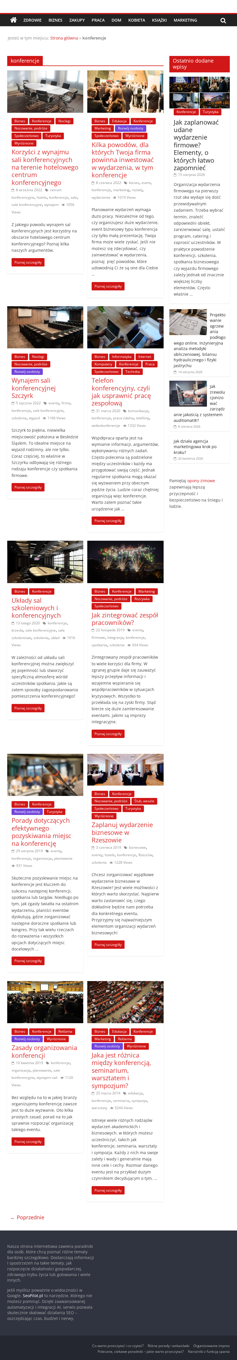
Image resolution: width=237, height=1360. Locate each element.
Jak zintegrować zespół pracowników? (125, 619)
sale (74, 197)
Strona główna (64, 38)
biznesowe (137, 847)
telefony (142, 418)
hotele (42, 197)
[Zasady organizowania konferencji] (45, 984)
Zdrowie (32, 20)
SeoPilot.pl (33, 1295)
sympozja (139, 1100)
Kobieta (136, 20)
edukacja (135, 1093)
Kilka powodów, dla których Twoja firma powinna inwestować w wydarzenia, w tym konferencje (123, 159)
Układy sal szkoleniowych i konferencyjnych (36, 608)
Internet (144, 356)
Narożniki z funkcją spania (209, 1351)
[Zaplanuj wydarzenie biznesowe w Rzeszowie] (125, 757)
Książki (159, 20)
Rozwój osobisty (130, 128)
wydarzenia (101, 197)
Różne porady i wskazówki (168, 1345)
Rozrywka (142, 598)
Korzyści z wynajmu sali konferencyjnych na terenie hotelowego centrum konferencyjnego (45, 167)
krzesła (17, 630)
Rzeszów (145, 854)
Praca (98, 20)
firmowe (98, 637)
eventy (54, 403)
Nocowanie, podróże (30, 128)
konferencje (58, 197)
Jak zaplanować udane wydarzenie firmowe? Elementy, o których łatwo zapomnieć (196, 145)
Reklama (65, 1031)
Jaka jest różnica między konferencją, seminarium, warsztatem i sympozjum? (121, 1070)
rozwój (137, 189)
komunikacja (138, 410)
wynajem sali (47, 1077)
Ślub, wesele (144, 801)
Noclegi (64, 121)
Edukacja (119, 121)
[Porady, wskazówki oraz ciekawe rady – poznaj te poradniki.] (13, 20)
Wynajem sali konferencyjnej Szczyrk (34, 388)
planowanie (63, 858)
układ (55, 637)
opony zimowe (201, 480)
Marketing (185, 20)
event (146, 182)
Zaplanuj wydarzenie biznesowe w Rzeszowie (122, 832)
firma (66, 403)
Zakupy (77, 20)
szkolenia (19, 418)
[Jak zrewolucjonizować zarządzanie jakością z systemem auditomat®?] (188, 383)
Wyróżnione (24, 143)
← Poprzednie (27, 1217)
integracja (115, 637)
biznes (134, 182)
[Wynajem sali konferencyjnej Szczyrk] (45, 310)
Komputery (103, 364)
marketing (121, 189)
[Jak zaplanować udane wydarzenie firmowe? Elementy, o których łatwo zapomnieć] (199, 79)
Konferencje (41, 121)
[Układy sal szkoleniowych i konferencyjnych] (45, 544)
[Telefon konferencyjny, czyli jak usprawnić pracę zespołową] (125, 310)
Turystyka (53, 135)
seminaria (121, 1100)
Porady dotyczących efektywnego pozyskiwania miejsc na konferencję (41, 831)
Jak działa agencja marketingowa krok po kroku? (195, 446)
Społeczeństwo (26, 135)
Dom (116, 20)
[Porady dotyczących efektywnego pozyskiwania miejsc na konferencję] (45, 757)
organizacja (42, 858)
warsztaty (99, 1107)
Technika (132, 371)
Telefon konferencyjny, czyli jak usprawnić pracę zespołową (121, 391)
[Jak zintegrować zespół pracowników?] (125, 544)
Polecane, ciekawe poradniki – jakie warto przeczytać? (141, 1351)
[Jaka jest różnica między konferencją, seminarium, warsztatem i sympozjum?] (125, 984)
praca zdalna (123, 418)
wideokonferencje (106, 425)
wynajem (51, 204)
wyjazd (34, 418)
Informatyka (122, 356)
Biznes (55, 20)
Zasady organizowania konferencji (44, 1051)
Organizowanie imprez (211, 1345)
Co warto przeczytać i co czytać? (118, 1345)
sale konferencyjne (27, 204)
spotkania (99, 645)
